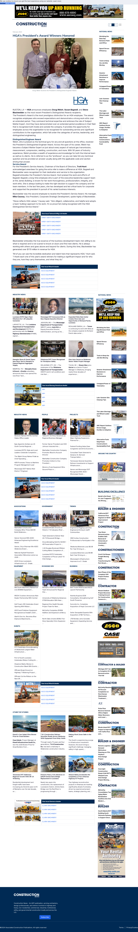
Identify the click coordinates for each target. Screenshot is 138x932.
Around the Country (107, 454)
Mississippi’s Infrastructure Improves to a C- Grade (79, 560)
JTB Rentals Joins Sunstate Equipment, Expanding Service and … (81, 621)
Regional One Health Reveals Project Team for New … (52, 605)
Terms (121, 927)
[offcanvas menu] (120, 25)
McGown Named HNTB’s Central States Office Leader (25, 437)
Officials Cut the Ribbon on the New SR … (25, 677)
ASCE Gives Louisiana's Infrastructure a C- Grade (23, 562)
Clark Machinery (49, 806)
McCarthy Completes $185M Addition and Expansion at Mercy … (54, 612)
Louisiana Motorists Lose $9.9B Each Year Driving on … (81, 554)
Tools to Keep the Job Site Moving (104, 63)
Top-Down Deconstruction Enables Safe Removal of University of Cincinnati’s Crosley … (103, 538)
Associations (20, 506)
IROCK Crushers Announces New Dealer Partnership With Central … (26, 598)
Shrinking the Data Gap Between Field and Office (103, 330)
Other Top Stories (20, 712)
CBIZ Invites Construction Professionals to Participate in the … (82, 540)
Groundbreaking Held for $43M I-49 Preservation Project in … (54, 543)
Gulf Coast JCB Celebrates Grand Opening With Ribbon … (26, 605)
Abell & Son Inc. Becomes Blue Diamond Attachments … (25, 618)
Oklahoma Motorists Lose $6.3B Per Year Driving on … (81, 548)
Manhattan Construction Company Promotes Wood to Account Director (54, 452)
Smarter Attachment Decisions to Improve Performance (104, 77)
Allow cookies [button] (10, 3)
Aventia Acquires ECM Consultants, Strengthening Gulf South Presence (81, 598)
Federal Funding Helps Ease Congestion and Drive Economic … (82, 447)
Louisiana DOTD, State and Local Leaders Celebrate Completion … (26, 451)
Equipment (18, 566)
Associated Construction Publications (19, 927)
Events (17, 626)
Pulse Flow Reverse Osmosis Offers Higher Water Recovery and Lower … (104, 713)
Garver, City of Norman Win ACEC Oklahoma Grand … (26, 548)
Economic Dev (48, 566)
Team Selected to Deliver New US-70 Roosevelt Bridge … (53, 537)
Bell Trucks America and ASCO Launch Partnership (81, 588)
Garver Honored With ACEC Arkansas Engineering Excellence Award (26, 540)
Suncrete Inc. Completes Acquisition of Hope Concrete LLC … (82, 606)
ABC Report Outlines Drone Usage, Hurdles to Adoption (104, 428)
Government (47, 506)
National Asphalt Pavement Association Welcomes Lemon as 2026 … (26, 555)
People (45, 415)
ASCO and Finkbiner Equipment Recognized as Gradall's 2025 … (25, 611)
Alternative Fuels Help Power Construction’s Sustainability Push (105, 139)
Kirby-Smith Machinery (51, 218)
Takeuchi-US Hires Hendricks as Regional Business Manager (54, 437)
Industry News (19, 295)
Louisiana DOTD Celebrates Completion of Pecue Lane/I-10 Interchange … (53, 556)
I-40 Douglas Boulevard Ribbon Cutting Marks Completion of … (53, 549)
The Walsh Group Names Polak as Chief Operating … (26, 457)
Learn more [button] (57, 1)
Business (73, 566)
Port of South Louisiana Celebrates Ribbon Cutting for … (25, 659)
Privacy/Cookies (132, 927)
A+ (116, 24)
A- (110, 24)
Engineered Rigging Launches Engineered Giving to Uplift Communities (81, 530)
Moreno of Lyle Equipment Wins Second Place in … (53, 468)
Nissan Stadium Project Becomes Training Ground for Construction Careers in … (104, 595)
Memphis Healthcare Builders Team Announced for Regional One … (53, 589)
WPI (43, 389)
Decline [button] (2, 3)
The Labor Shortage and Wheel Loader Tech (104, 414)
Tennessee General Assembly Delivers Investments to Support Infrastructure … (81, 463)
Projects (74, 415)
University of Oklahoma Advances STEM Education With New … (54, 599)
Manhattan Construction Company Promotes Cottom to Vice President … (54, 461)
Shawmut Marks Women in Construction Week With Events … (26, 665)
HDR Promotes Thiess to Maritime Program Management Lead (26, 464)
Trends (73, 506)
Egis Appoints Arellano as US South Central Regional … (24, 445)
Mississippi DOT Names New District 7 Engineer (24, 470)
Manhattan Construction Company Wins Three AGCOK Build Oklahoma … (25, 530)
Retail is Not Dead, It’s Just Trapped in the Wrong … (105, 498)
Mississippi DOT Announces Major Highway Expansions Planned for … (80, 438)
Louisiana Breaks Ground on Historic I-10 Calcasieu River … (53, 529)
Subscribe (45, 917)
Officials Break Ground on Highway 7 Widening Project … (25, 671)
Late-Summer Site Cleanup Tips (104, 101)
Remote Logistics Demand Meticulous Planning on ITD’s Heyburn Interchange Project (104, 752)
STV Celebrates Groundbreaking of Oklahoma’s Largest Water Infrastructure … (26, 649)
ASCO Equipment (48, 271)
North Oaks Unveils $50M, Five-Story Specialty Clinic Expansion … (53, 621)
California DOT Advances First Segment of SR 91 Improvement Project (104, 517)
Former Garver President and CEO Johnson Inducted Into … (54, 445)
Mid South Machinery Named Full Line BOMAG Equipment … (26, 588)
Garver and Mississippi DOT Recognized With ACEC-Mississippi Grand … (80, 471)
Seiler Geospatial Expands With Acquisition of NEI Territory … (81, 614)
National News (105, 32)
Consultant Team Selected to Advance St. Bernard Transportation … (80, 455)
